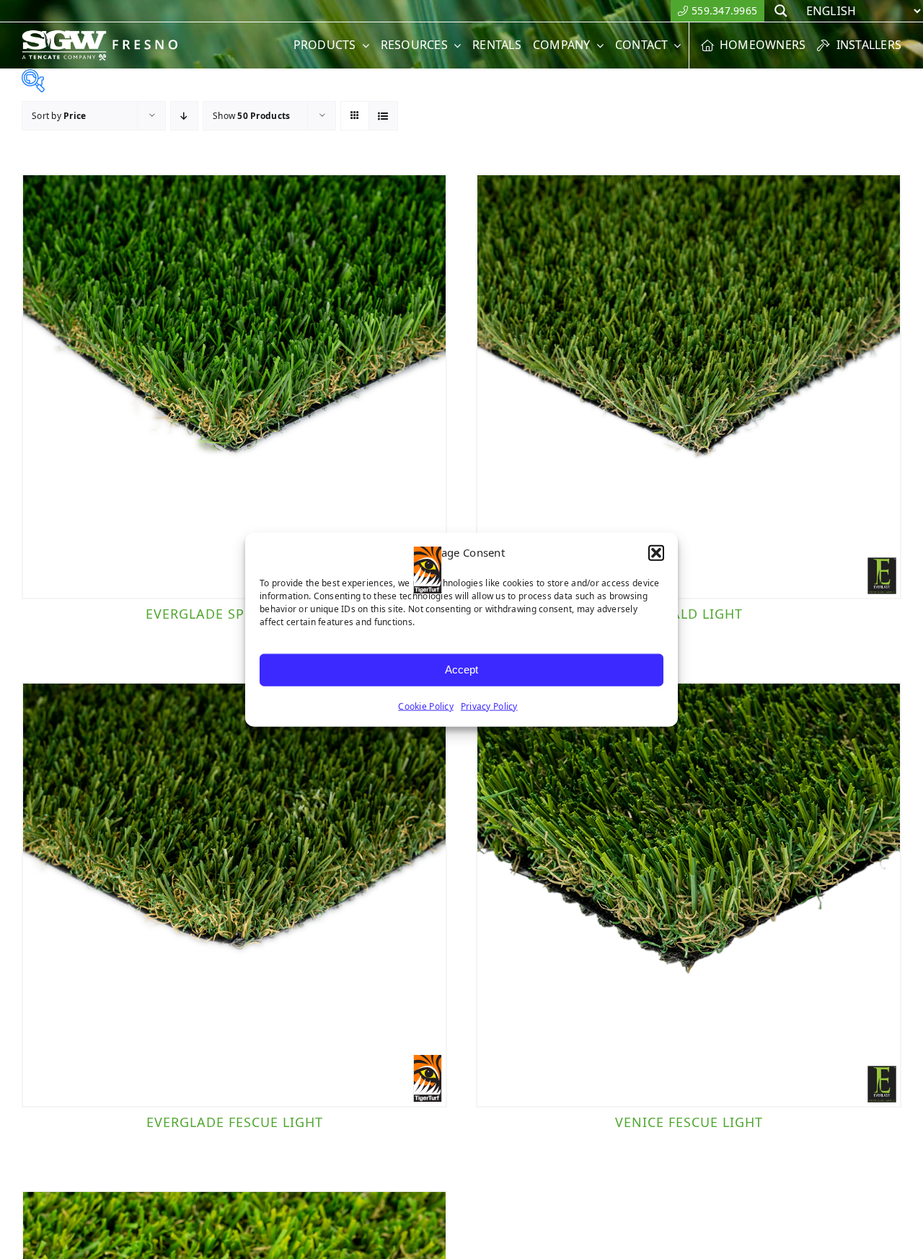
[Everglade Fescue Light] (234, 895)
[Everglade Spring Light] (234, 386)
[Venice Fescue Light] (688, 895)
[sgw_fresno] (107, 36)
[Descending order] (184, 116)
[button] (656, 553)
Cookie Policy (426, 705)
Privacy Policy (489, 705)
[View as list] (383, 116)
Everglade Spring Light (235, 613)
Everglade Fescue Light (234, 1122)
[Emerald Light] (688, 386)
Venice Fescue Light (689, 1122)
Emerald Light (689, 613)
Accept (461, 669)
